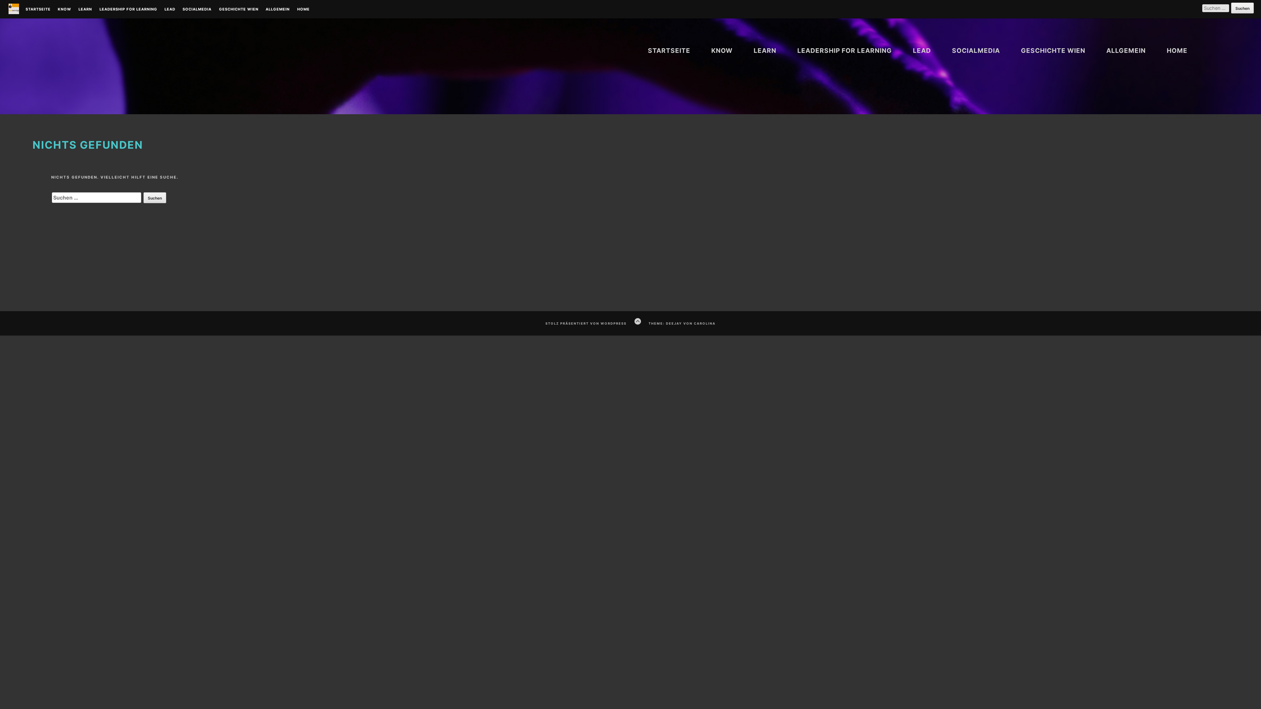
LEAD (170, 9)
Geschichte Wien (238, 9)
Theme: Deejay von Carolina (682, 323)
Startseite (38, 9)
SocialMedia (197, 9)
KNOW (64, 9)
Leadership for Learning (128, 9)
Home (303, 9)
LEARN (85, 9)
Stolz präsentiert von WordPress (586, 323)
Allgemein (278, 9)
